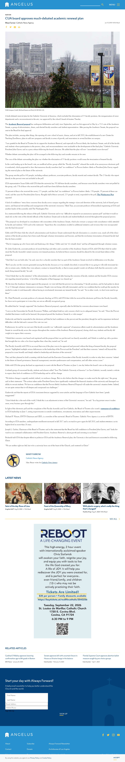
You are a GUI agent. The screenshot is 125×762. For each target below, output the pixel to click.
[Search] (102, 4)
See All (113, 519)
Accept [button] (117, 757)
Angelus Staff (9, 509)
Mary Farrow (10, 23)
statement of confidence (110, 408)
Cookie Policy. (47, 758)
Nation (8, 15)
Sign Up (63, 714)
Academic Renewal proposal (19, 124)
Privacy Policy (34, 758)
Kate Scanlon (48, 662)
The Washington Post (105, 194)
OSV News (8, 662)
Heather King (87, 512)
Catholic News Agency (25, 23)
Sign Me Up (9, 711)
